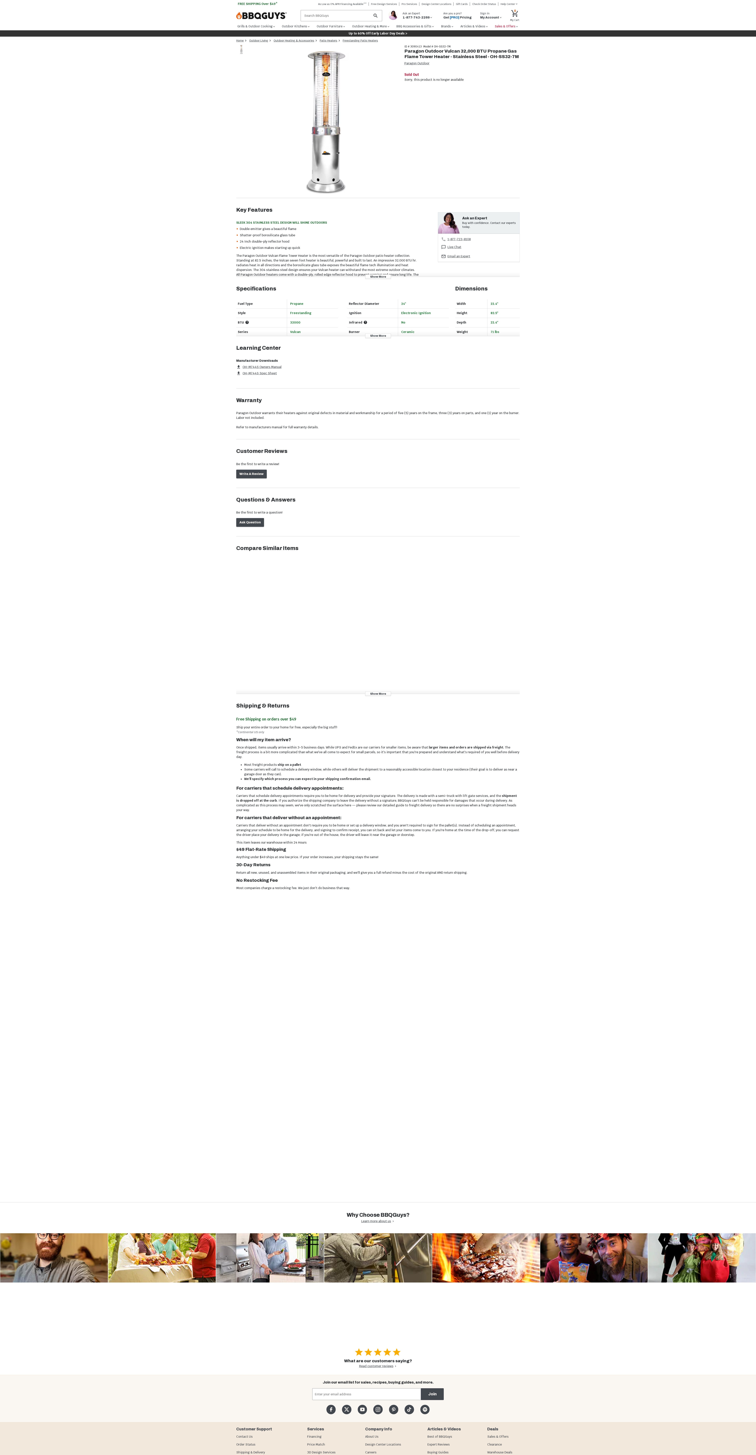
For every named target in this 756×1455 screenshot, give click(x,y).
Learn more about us (376, 1221)
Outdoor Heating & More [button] (369, 26)
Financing (314, 1437)
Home (240, 40)
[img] (324, 121)
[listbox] (241, 50)
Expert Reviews (438, 1444)
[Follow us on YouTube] (362, 1409)
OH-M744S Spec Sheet (260, 373)
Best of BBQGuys (439, 1437)
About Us (371, 1437)
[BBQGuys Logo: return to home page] (266, 15)
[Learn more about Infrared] (365, 322)
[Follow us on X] (346, 1409)
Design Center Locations (436, 4)
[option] (241, 53)
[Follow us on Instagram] (378, 1409)
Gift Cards (462, 4)
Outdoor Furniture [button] (330, 26)
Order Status (245, 1444)
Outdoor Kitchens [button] (294, 26)
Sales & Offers (498, 1437)
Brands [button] (446, 26)
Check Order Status (484, 4)
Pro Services (409, 4)
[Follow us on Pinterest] (393, 1409)
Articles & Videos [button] (472, 26)
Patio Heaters (328, 40)
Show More (378, 276)
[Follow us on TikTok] (409, 1409)
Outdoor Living (258, 40)
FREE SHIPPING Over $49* (258, 4)
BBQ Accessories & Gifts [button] (413, 26)
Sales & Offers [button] (505, 26)
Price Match (316, 1444)
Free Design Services (384, 4)
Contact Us (244, 1437)
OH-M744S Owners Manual (262, 367)
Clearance (494, 1444)
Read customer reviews (376, 1366)
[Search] (375, 15)
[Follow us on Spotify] (425, 1409)
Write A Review (251, 474)
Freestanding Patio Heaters (360, 40)
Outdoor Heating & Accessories (294, 40)
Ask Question (250, 522)
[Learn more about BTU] (247, 322)
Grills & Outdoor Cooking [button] (254, 26)
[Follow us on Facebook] (331, 1409)
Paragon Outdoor (416, 63)
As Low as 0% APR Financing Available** (342, 4)
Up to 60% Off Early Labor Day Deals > (378, 33)
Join (432, 1394)
